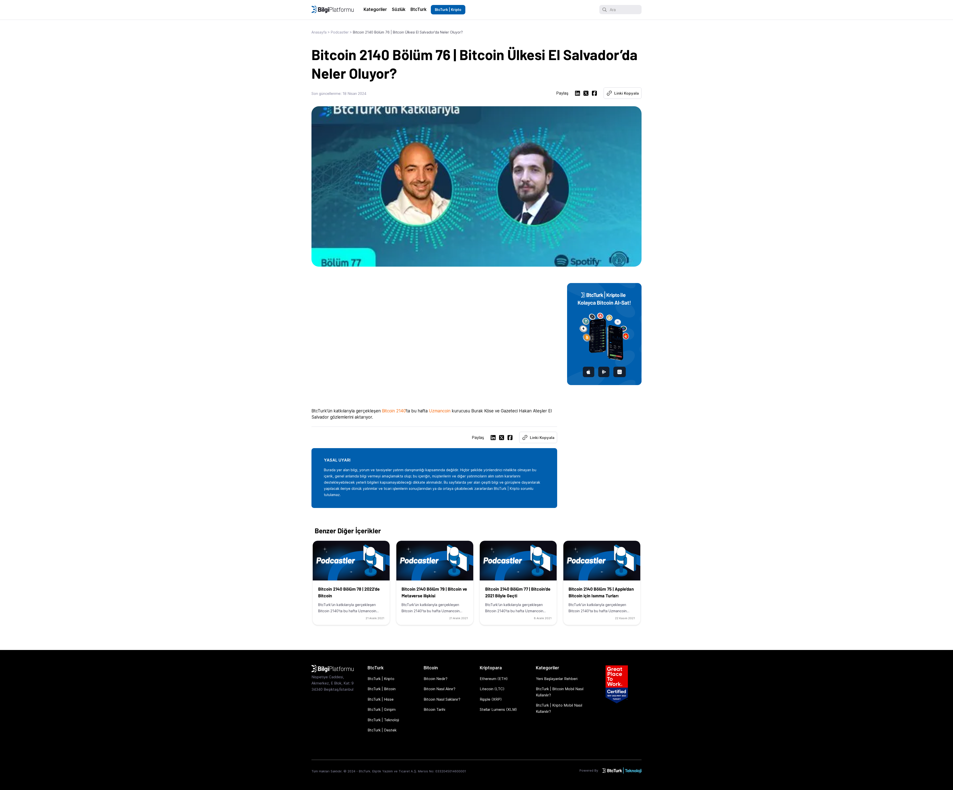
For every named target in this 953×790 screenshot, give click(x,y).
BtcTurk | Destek (382, 730)
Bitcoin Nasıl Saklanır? (442, 699)
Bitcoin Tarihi (434, 709)
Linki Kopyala (626, 93)
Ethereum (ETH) (494, 678)
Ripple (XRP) (491, 699)
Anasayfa (319, 32)
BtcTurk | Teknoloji (383, 720)
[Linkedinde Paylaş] (577, 94)
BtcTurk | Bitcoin (382, 688)
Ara (613, 9)
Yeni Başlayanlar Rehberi (557, 678)
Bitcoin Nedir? (435, 678)
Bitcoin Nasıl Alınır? (439, 688)
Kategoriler (375, 9)
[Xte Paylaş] (585, 94)
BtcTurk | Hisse (381, 699)
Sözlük (399, 9)
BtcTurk (418, 9)
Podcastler (340, 32)
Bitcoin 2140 (394, 410)
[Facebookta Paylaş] (594, 94)
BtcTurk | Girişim (382, 709)
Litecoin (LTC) (492, 688)
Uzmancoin (439, 410)
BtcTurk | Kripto (448, 9)
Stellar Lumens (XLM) (498, 709)
